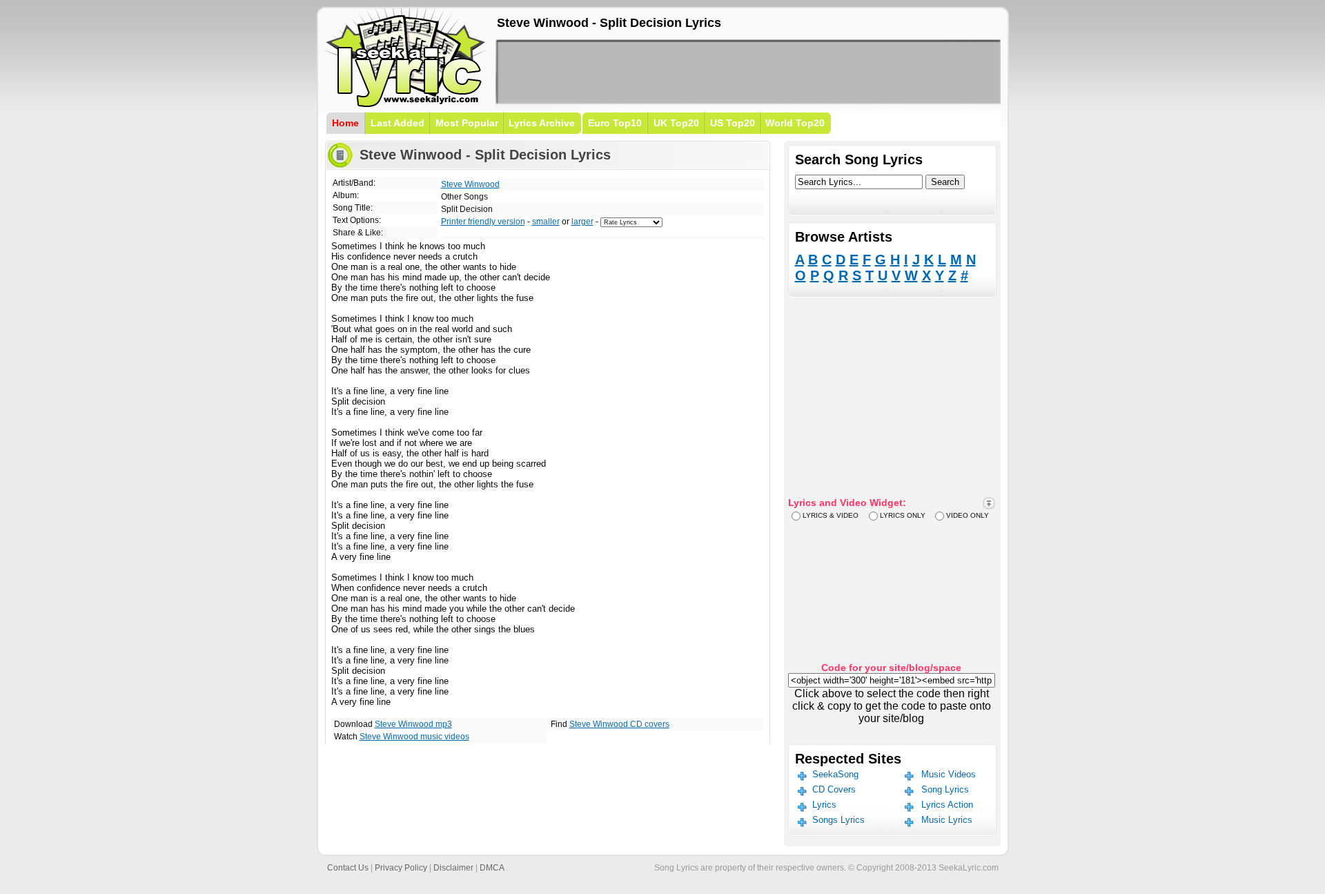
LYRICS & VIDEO (830, 515)
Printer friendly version (483, 221)
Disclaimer (453, 868)
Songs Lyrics (838, 820)
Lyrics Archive (542, 122)
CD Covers (834, 789)
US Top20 (732, 122)
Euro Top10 (615, 122)
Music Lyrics (946, 820)
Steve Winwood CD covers (619, 724)
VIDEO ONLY (967, 515)
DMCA (492, 868)
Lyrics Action (947, 804)
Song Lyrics (945, 789)
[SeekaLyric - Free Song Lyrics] (405, 104)
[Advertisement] (748, 72)
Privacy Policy (401, 868)
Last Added (397, 122)
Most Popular (466, 122)
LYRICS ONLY (902, 515)
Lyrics (824, 804)
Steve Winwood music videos (414, 736)
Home (345, 122)
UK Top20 (676, 122)
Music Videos (948, 774)
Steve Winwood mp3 (413, 724)
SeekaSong (835, 774)
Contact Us (348, 868)
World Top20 (795, 122)
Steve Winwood (470, 184)
